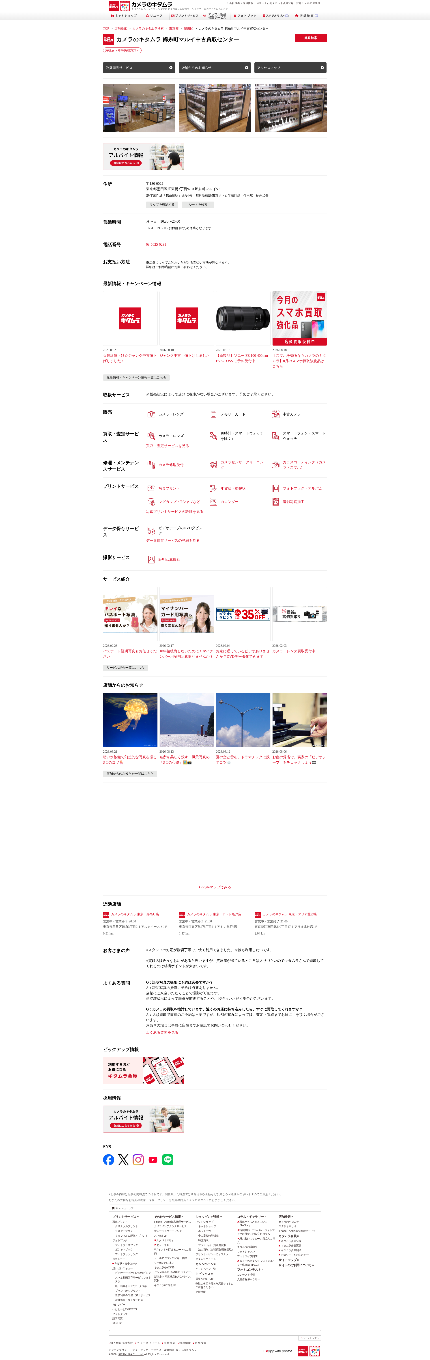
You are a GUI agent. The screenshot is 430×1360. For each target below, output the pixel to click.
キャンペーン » (206, 1264)
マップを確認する (162, 204)
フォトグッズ (120, 1314)
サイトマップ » (289, 1260)
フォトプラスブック (126, 1245)
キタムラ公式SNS (164, 1267)
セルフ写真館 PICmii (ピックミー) (172, 1272)
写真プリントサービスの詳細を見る (174, 511)
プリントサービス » (125, 1216)
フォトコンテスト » (250, 1269)
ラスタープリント (125, 1231)
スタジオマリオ (165, 1240)
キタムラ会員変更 (291, 1245)
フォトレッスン (246, 1251)
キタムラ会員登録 (291, 1241)
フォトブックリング (126, 1254)
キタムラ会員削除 (291, 1250)
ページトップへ (310, 1338)
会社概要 (234, 3)
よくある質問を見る (162, 1032)
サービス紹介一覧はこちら (125, 667)
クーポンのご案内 (164, 1262)
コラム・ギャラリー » (251, 1216)
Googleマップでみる (215, 887)
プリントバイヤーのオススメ (212, 1254)
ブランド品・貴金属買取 (212, 1245)
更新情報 (201, 1291)
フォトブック (120, 1240)
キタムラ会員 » (289, 1236)
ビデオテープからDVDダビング (133, 1272)
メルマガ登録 (312, 3)
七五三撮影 (162, 1245)
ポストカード (120, 1259)
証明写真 (117, 1318)
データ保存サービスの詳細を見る (173, 540)
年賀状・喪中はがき (126, 1263)
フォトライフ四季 (247, 1256)
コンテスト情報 (246, 1274)
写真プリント (120, 1221)
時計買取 (203, 1240)
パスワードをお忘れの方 (295, 1255)
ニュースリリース (148, 1343)
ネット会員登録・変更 (288, 3)
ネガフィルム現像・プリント (131, 1235)
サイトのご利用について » (296, 1265)
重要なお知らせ (204, 1279)
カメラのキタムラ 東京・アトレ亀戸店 (214, 914)
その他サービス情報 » (168, 1216)
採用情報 (248, 3)
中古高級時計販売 (208, 1235)
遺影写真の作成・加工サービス (132, 1295)
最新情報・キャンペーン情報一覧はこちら (136, 377)
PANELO (117, 1323)
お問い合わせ (264, 3)
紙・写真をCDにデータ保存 (131, 1286)
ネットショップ (204, 1221)
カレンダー (118, 1304)
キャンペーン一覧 (206, 1268)
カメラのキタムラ (289, 1221)
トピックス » (204, 1274)
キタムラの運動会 (247, 1246)
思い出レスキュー (122, 1268)
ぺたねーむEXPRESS (124, 1309)
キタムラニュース (206, 1259)
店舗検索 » (286, 1216)
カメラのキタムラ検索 (148, 28)
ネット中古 (204, 1231)
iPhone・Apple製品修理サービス (172, 1221)
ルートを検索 (198, 204)
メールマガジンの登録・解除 (170, 1258)
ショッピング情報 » (209, 1216)
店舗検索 (120, 28)
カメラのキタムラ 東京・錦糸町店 (135, 914)
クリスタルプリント (126, 1226)
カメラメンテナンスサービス (170, 1226)
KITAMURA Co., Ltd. (131, 1354)
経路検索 (311, 38)
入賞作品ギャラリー (248, 1279)
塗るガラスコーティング (168, 1231)
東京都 (173, 28)
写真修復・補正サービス (129, 1300)
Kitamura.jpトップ (124, 1208)
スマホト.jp (160, 1235)
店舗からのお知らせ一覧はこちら (130, 773)
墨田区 (188, 28)
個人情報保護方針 (121, 1343)
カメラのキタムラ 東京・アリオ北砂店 (290, 914)
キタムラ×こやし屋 (165, 1285)
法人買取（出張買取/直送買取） (216, 1249)
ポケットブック (124, 1249)
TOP (106, 28)
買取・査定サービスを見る (167, 446)
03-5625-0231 (156, 244)
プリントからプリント (127, 1290)
